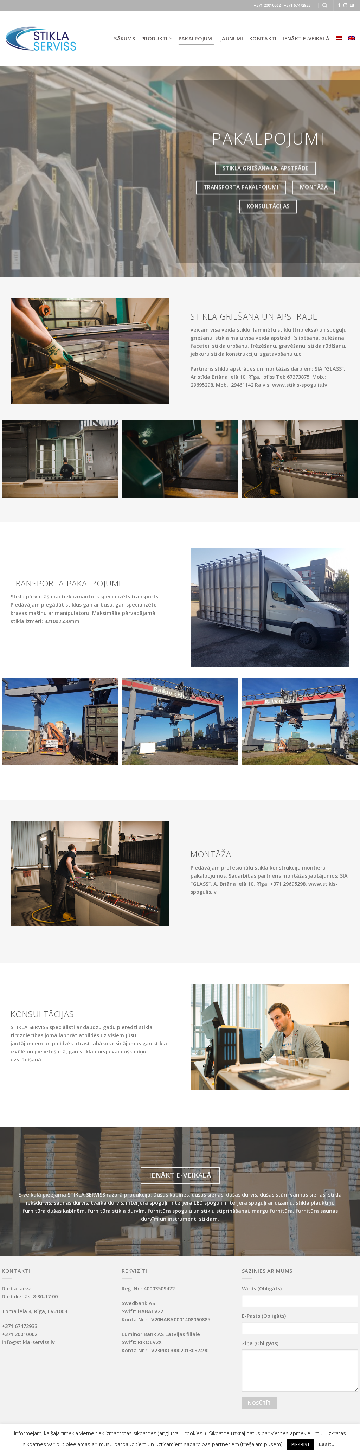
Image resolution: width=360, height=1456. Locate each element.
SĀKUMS (124, 38)
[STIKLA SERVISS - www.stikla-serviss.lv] (40, 38)
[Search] (324, 5)
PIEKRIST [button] (300, 1444)
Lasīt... (327, 1444)
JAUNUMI (231, 38)
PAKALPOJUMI (196, 38)
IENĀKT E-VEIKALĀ (306, 38)
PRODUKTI (154, 38)
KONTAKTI (262, 38)
